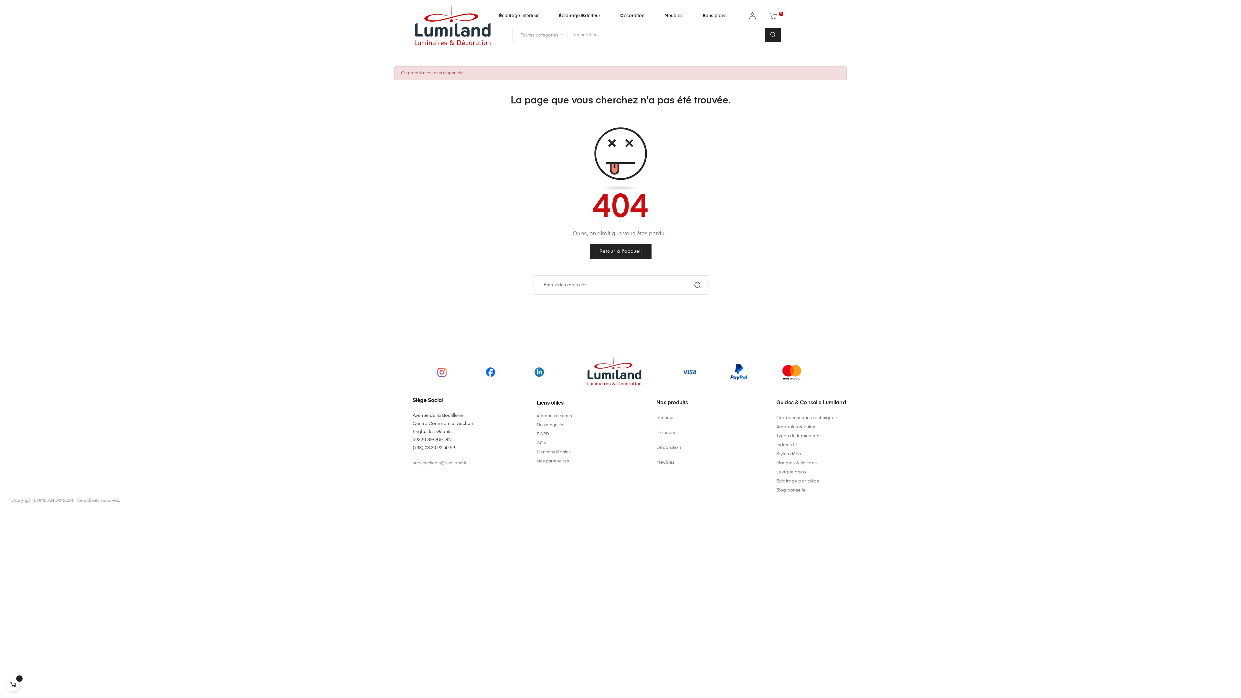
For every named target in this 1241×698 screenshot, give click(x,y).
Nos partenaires (553, 461)
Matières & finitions (796, 463)
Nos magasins (551, 425)
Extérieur (665, 432)
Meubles (665, 462)
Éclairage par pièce (797, 481)
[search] (773, 35)
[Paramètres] (752, 17)
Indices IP (786, 445)
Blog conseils (790, 490)
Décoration (668, 447)
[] (12, 685)
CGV (541, 443)
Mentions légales (554, 452)
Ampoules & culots (796, 427)
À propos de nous (554, 416)
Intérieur (665, 418)
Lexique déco (791, 472)
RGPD (543, 434)
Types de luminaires (797, 436)
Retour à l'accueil (620, 251)
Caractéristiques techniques (806, 418)
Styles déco (788, 454)
